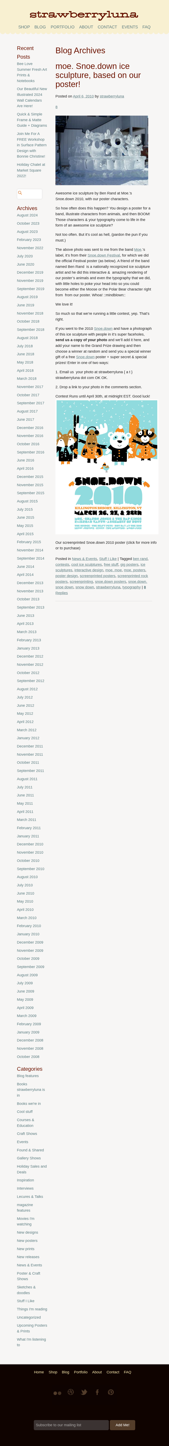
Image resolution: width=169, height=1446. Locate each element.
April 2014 (25, 575)
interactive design (88, 570)
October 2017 (28, 395)
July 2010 (25, 885)
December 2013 (30, 583)
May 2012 (25, 713)
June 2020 (25, 264)
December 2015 (30, 477)
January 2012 (28, 738)
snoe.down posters (110, 582)
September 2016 (30, 452)
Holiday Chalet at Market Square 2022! (31, 170)
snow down (84, 587)
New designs (27, 1232)
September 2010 (30, 869)
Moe (137, 250)
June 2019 (25, 305)
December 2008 (30, 1040)
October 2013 (28, 599)
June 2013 (25, 616)
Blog (40, 27)
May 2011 (25, 803)
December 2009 (30, 942)
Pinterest (110, 1395)
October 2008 (28, 1057)
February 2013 (29, 640)
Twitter (84, 1395)
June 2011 (25, 795)
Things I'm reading (32, 1309)
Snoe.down (103, 329)
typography (131, 587)
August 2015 (27, 501)
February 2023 (29, 240)
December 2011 (30, 746)
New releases (28, 1257)
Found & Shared (30, 1150)
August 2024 (27, 215)
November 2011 (30, 754)
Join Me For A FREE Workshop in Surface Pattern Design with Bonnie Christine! (32, 145)
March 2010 (26, 918)
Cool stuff (25, 1112)
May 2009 (25, 999)
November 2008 (30, 1048)
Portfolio (63, 27)
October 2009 (28, 959)
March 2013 (26, 632)
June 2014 (25, 567)
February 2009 (29, 1024)
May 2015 (25, 526)
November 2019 (30, 281)
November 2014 (30, 550)
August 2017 (27, 411)
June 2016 (25, 460)
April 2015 (25, 534)
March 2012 (26, 730)
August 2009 (27, 975)
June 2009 (25, 991)
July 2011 (25, 787)
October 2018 (28, 321)
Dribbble (71, 1395)
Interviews (25, 1188)
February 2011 (29, 828)
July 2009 (25, 983)
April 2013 (25, 624)
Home (39, 1372)
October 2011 (28, 762)
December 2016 (30, 428)
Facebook (97, 1395)
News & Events (84, 559)
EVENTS (130, 27)
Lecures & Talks (30, 1197)
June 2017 (25, 419)
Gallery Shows (29, 1158)
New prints (25, 1249)
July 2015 (25, 509)
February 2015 (29, 542)
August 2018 (27, 338)
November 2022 (30, 248)
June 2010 (25, 893)
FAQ (146, 27)
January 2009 (28, 1032)
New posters (27, 1241)
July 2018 (25, 346)
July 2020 (25, 256)
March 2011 (26, 820)
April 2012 (25, 722)
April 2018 (25, 370)
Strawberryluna (84, 17)
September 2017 (30, 403)
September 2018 (30, 330)
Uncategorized (29, 1317)
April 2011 (25, 812)
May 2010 (25, 901)
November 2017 (30, 387)
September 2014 (30, 558)
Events (22, 1142)
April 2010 (25, 910)
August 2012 (27, 689)
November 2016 (30, 436)
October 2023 (28, 223)
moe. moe (113, 570)
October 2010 (28, 861)
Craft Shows (27, 1134)
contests (62, 565)
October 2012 (28, 673)
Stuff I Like (108, 559)
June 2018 (25, 354)
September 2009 (30, 967)
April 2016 (25, 468)
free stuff (111, 565)
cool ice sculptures (86, 565)
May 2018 (25, 362)
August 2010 (27, 877)
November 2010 (30, 852)
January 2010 (28, 934)
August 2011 (27, 779)
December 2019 (30, 272)
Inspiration (25, 1180)
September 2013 (30, 607)
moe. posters (134, 570)
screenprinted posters (97, 576)
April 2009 (25, 1008)
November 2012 (30, 665)
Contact (107, 27)
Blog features (28, 1076)
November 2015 (30, 485)
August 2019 (27, 297)
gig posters (129, 565)
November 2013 (30, 591)
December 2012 (30, 656)
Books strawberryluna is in (31, 1089)
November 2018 (30, 313)
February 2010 (29, 926)
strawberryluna (112, 96)
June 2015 (25, 517)
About (86, 27)
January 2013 (28, 648)
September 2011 (30, 771)
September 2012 (30, 681)
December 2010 (30, 844)
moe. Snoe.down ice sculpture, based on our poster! (98, 75)
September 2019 (30, 289)
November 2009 (30, 951)
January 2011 (28, 836)
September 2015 (30, 493)
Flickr (58, 1395)
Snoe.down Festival (104, 255)
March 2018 (26, 379)
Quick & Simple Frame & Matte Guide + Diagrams (32, 120)
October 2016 (28, 444)
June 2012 (25, 705)
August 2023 (27, 232)
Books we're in (29, 1104)
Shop (24, 27)
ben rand (140, 559)
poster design (66, 576)
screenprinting (81, 582)
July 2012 (25, 697)
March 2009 (26, 1016)
